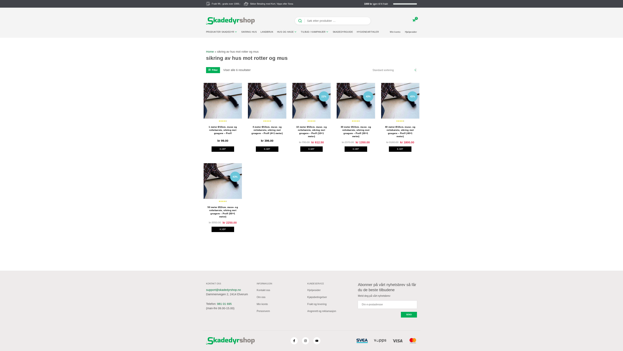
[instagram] (305, 340)
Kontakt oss (263, 290)
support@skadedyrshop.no (223, 290)
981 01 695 (224, 304)
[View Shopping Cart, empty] (414, 21)
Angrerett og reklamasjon (321, 311)
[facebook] (294, 340)
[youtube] (316, 340)
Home (210, 51)
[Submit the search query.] (301, 21)
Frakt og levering (317, 304)
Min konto (262, 304)
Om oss (261, 297)
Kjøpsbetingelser (317, 297)
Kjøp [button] (223, 149)
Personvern (263, 311)
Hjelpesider (314, 290)
